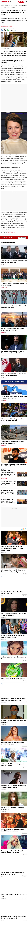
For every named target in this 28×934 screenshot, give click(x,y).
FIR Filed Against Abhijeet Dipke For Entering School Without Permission (13, 465)
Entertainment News (5, 28)
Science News (4, 287)
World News (3, 264)
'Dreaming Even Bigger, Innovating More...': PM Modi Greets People (14, 284)
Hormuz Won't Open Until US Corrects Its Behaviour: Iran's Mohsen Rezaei (12, 352)
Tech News (3, 496)
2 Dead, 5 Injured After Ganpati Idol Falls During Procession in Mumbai (12, 420)
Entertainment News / (9, 5)
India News (3, 468)
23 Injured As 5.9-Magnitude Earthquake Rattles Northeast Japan (12, 442)
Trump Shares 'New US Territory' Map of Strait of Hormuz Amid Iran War (14, 397)
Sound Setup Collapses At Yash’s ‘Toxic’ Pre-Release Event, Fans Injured (8, 483)
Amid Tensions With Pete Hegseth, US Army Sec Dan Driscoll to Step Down (14, 261)
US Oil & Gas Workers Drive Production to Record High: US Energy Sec (12, 329)
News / (2, 5)
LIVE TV (22, 1)
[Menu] (26, 2)
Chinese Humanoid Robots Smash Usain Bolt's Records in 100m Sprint (14, 307)
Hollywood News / (18, 5)
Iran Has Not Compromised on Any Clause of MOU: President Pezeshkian (13, 374)
